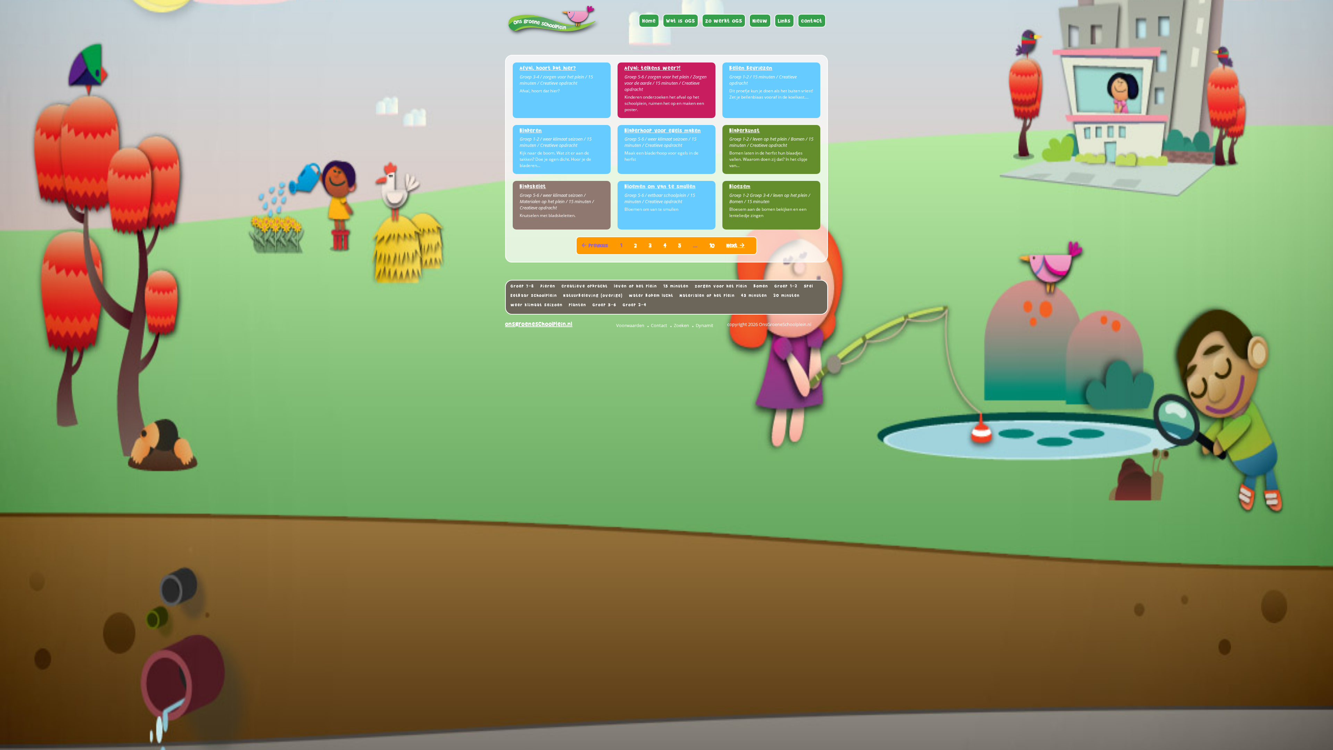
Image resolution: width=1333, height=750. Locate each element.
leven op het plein (635, 286)
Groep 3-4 (635, 304)
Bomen (761, 286)
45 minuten (754, 295)
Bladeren (531, 130)
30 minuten (786, 295)
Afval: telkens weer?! (652, 68)
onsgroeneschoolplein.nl (538, 324)
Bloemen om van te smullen (660, 186)
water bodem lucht (651, 295)
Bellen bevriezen (750, 68)
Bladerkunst (744, 130)
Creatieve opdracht (585, 286)
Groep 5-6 (605, 304)
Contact (659, 325)
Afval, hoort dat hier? (548, 68)
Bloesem (740, 186)
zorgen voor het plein (721, 286)
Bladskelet (533, 186)
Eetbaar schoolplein (534, 295)
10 (712, 245)
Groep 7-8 (522, 286)
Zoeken (681, 325)
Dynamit (704, 325)
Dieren (547, 286)
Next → (736, 245)
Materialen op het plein (707, 295)
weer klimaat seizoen (537, 304)
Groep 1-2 (786, 286)
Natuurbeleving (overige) (593, 295)
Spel (808, 286)
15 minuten (676, 286)
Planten (577, 304)
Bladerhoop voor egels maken (662, 130)
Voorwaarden (630, 325)
